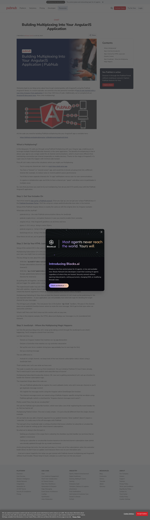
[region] (75, 515)
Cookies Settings (129, 514)
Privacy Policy (76, 517)
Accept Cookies (142, 514)
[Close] (101, 232)
